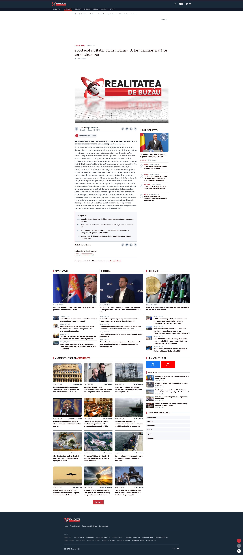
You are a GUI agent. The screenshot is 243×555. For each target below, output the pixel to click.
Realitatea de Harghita (138, 540)
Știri (84, 14)
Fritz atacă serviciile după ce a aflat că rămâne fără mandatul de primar (67, 423)
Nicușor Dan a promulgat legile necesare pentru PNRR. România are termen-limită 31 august (119, 320)
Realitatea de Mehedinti (161, 537)
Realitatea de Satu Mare (93, 540)
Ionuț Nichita (77, 384)
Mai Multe (98, 502)
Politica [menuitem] (78, 9)
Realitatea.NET (68, 537)
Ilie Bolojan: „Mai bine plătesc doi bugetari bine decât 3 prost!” (153, 155)
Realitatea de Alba (69, 540)
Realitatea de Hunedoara (123, 540)
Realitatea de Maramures (103, 537)
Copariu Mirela (92, 128)
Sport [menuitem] (112, 9)
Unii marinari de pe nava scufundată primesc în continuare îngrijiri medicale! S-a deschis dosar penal (129, 425)
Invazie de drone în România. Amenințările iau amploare (155, 167)
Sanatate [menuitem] (104, 9)
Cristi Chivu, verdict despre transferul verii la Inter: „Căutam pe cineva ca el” (107, 226)
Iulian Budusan (138, 384)
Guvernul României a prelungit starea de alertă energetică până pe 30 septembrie (128, 389)
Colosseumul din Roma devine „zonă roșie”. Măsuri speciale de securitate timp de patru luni (66, 389)
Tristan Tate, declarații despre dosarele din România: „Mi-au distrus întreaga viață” (106, 237)
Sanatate (147, 184)
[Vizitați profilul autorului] (76, 129)
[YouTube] (190, 4)
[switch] (181, 4)
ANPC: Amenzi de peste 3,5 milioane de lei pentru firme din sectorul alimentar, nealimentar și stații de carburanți (170, 321)
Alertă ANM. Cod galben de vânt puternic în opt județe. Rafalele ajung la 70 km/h (66, 458)
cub (77, 255)
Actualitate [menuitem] (68, 9)
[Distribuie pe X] (135, 129)
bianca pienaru (87, 255)
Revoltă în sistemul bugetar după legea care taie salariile (155, 187)
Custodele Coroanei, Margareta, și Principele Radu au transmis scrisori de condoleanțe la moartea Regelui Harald (120, 344)
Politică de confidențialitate (89, 526)
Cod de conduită (103, 526)
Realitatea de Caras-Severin (132, 537)
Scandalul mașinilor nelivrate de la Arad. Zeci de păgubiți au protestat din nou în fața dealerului (78, 346)
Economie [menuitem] (87, 9)
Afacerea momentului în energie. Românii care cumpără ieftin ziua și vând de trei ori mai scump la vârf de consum (170, 341)
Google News (115, 261)
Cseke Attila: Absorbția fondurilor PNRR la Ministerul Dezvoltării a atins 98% (170, 350)
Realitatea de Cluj (80, 540)
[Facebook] (187, 4)
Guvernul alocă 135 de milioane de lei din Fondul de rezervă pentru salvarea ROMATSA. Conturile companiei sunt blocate (171, 331)
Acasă (78, 14)
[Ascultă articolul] (239, 541)
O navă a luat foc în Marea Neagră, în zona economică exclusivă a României (129, 458)
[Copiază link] (122, 129)
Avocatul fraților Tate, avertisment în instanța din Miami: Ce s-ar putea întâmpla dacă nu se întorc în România (98, 390)
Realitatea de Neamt (117, 537)
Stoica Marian (107, 418)
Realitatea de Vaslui (147, 537)
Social (146, 164)
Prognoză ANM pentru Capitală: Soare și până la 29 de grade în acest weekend (96, 458)
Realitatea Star (90, 537)
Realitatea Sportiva (79, 537)
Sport (146, 194)
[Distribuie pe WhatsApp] (131, 129)
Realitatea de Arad (151, 540)
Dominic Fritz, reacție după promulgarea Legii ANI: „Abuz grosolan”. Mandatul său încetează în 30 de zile (120, 309)
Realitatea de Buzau (75, 418)
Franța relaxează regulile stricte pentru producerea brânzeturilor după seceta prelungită (128, 492)
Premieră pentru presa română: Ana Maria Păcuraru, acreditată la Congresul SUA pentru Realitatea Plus (105, 231)
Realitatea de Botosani (108, 540)
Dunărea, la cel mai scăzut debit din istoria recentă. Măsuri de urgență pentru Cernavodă (155, 178)
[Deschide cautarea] (175, 4)
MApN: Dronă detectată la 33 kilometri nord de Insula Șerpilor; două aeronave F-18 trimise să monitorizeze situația (66, 493)
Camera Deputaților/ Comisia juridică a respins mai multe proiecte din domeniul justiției (96, 423)
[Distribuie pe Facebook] (127, 129)
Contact (66, 526)
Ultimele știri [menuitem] (56, 9)
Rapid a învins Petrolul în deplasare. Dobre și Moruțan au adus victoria (155, 198)
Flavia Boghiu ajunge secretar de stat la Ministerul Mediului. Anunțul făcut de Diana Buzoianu (120, 327)
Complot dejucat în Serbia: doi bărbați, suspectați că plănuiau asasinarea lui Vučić (107, 220)
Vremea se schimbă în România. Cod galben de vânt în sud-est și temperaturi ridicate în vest (97, 492)
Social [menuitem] (95, 9)
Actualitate (92, 14)
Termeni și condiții (75, 526)
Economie (143, 160)
